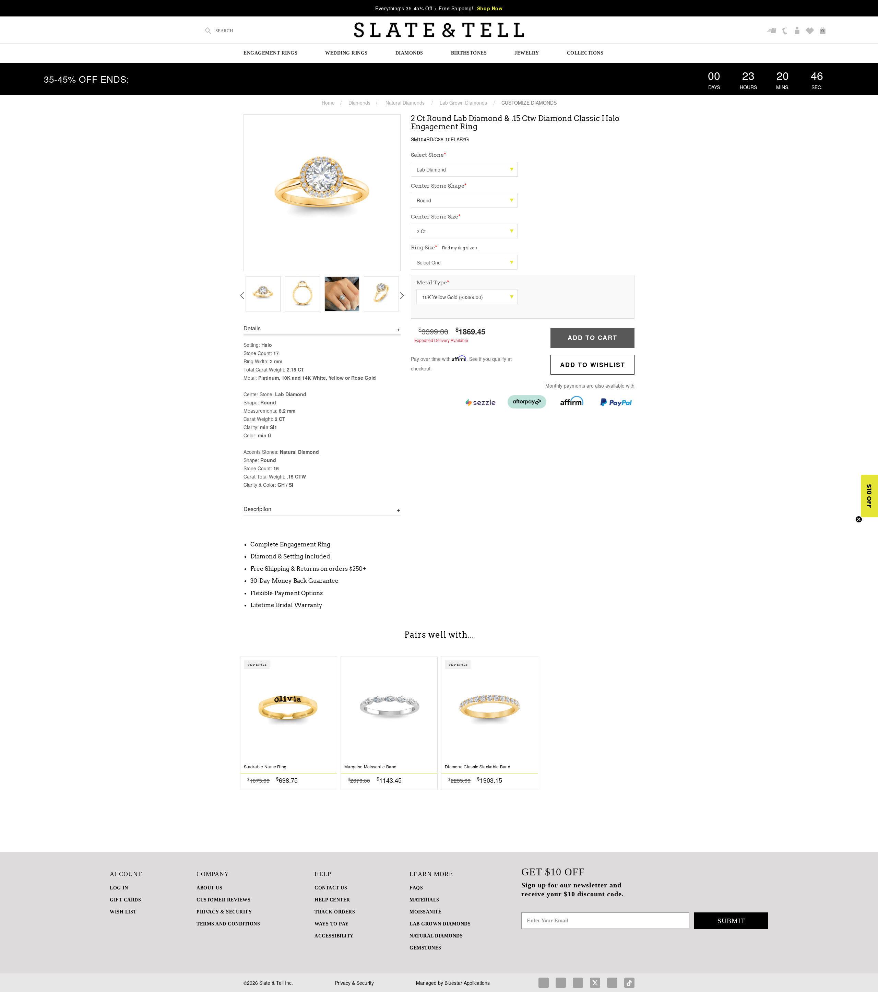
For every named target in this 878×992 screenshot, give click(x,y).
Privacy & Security (354, 982)
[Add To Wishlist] (331, 780)
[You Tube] (612, 983)
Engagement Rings (270, 53)
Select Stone (428, 155)
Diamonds (409, 53)
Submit (731, 920)
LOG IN (119, 887)
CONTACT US (331, 887)
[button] (869, 496)
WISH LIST (123, 911)
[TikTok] (629, 983)
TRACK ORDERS (335, 911)
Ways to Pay (332, 923)
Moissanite (425, 911)
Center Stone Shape (439, 185)
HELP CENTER (332, 899)
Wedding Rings (346, 53)
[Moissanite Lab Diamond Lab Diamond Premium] (464, 169)
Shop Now (490, 8)
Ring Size (444, 247)
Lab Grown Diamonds (463, 102)
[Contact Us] (785, 31)
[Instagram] (561, 983)
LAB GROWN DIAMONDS (440, 923)
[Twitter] (595, 983)
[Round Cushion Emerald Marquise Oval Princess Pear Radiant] (464, 200)
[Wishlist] (810, 31)
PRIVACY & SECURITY (224, 911)
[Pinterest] (578, 983)
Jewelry (526, 53)
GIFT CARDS (125, 899)
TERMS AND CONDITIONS (228, 923)
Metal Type (432, 282)
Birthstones (469, 53)
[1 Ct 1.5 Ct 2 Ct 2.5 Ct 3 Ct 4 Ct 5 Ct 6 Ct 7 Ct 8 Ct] (464, 231)
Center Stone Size (436, 216)
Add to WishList (592, 364)
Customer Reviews (223, 899)
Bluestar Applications (467, 982)
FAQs (416, 887)
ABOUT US (209, 887)
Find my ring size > (460, 248)
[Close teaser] (858, 519)
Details (252, 328)
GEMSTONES (425, 947)
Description (257, 509)
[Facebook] (543, 983)
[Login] (798, 31)
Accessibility (334, 935)
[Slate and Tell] (439, 30)
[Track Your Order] (772, 31)
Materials (424, 899)
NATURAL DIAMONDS (436, 935)
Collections (585, 53)
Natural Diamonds (405, 102)
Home (328, 102)
